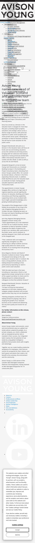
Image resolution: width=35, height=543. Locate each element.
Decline (17, 535)
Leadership (10, 11)
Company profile (12, 3)
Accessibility (10, 410)
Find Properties (10, 402)
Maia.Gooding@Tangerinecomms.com (13, 319)
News (7, 406)
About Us (6, 1)
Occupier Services (9, 15)
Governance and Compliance (16, 9)
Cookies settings (17, 525)
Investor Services (9, 38)
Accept (17, 530)
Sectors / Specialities (10, 58)
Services (6, 13)
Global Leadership (11, 401)
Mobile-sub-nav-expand (17, 1)
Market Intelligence (12, 404)
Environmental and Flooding (16, 66)
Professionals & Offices (13, 399)
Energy (9, 64)
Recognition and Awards (15, 5)
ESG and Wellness (13, 7)
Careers (8, 397)
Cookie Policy (18, 510)
